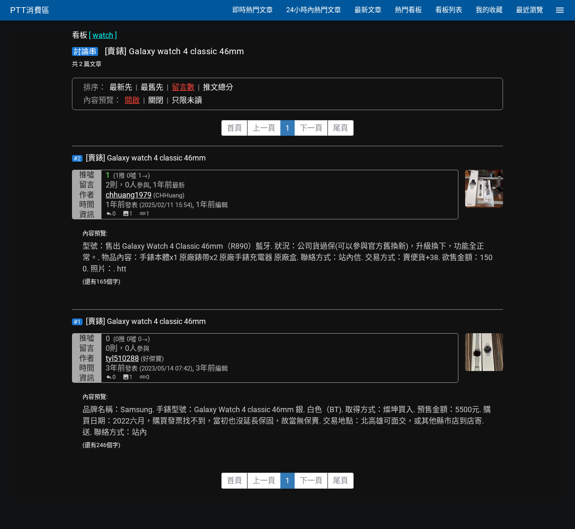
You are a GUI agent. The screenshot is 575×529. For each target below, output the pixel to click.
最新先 (120, 87)
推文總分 (218, 87)
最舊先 (152, 87)
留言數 (183, 87)
